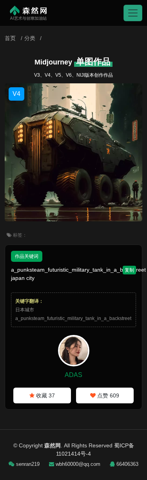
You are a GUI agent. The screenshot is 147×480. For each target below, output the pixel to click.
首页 (10, 38)
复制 (129, 270)
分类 (29, 38)
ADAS (73, 374)
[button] (132, 13)
